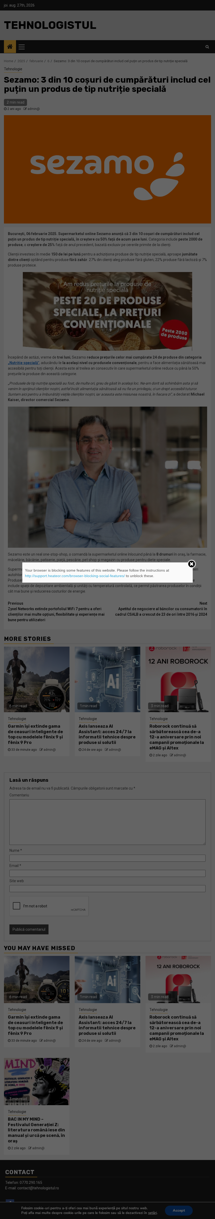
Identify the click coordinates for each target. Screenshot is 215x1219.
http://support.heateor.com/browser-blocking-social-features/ (75, 576)
